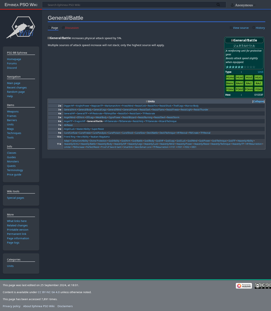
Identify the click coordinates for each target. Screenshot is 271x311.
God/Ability (114, 140)
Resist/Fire (153, 105)
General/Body (85, 109)
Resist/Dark (145, 109)
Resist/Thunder (201, 109)
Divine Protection (98, 140)
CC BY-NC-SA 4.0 (49, 292)
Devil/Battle (152, 132)
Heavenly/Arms (71, 144)
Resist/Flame (158, 109)
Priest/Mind (127, 105)
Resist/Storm (173, 117)
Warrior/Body (192, 105)
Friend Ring (69, 136)
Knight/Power (82, 105)
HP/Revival (182, 132)
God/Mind (192, 140)
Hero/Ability (83, 136)
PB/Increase (78, 147)
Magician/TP (97, 105)
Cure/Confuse (70, 132)
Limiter (67, 147)
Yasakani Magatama (100, 136)
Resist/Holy (138, 121)
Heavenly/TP (238, 144)
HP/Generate (111, 121)
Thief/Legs (178, 105)
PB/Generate (125, 121)
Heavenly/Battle (88, 144)
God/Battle (137, 140)
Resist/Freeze (172, 109)
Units (10, 266)
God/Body (149, 140)
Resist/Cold (140, 105)
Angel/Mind (69, 117)
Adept (67, 140)
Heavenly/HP (120, 144)
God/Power (204, 140)
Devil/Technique (167, 132)
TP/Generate (151, 121)
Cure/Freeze (85, 132)
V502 (187, 147)
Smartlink (128, 147)
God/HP (160, 140)
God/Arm (125, 140)
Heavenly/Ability (245, 140)
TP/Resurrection (160, 147)
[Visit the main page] (21, 27)
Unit (260, 72)
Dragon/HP (79, 121)
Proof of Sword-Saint (111, 147)
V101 (173, 147)
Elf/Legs (90, 117)
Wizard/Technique (167, 121)
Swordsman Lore (143, 147)
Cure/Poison (114, 132)
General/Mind (114, 109)
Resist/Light (186, 109)
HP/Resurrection (254, 144)
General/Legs (99, 109)
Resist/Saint (135, 113)
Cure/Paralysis (99, 132)
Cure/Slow (140, 132)
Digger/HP (69, 105)
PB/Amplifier (110, 113)
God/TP (232, 140)
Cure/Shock (127, 132)
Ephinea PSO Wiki (21, 4)
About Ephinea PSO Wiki (39, 306)
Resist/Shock (165, 105)
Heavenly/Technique (220, 144)
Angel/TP (68, 121)
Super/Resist (98, 129)
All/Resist (68, 125)
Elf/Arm (80, 117)
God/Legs (170, 140)
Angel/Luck (69, 129)
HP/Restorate (95, 113)
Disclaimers (65, 306)
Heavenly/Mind (167, 144)
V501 (180, 147)
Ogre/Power (115, 117)
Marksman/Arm (112, 105)
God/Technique (219, 140)
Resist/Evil (123, 113)
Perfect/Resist (92, 147)
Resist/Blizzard (129, 117)
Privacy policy (11, 306)
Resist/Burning (145, 117)
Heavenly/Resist (201, 144)
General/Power (130, 109)
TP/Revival (205, 132)
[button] (258, 101)
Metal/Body (101, 117)
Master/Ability (83, 129)
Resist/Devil (159, 117)
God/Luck (181, 140)
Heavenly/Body (105, 144)
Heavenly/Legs (135, 144)
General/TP (82, 113)
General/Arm (70, 109)
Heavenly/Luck (151, 144)
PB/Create (194, 132)
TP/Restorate (149, 113)
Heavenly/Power (184, 144)
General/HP (69, 113)
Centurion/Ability (80, 140)
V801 (194, 147)
